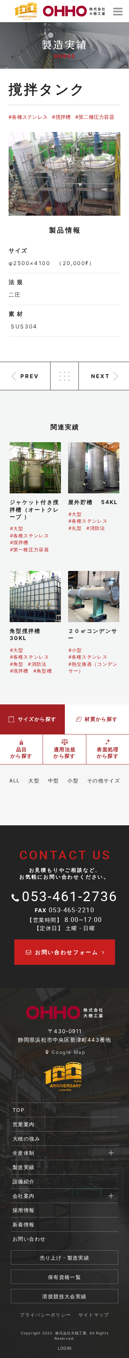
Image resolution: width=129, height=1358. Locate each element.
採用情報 (24, 1210)
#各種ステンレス (28, 117)
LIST (64, 376)
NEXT (100, 376)
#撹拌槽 (61, 117)
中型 (53, 780)
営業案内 (24, 1124)
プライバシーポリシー (45, 1315)
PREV (29, 376)
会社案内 (24, 1196)
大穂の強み (26, 1138)
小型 (72, 780)
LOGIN (65, 1348)
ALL (14, 780)
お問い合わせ (29, 1239)
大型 (33, 780)
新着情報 (24, 1224)
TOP (18, 1110)
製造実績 (24, 1167)
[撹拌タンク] (64, 174)
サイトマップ (93, 1315)
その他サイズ (103, 780)
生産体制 (24, 1153)
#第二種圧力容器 (94, 117)
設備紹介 (24, 1181)
